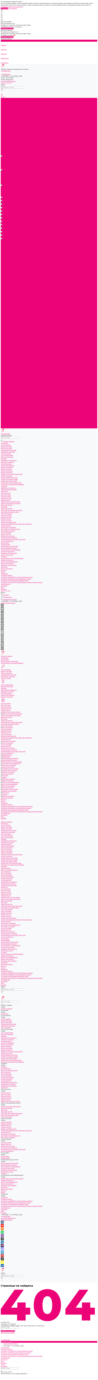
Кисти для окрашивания (9, 400)
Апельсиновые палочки (9, 386)
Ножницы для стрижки (8, 403)
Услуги (3, 1365)
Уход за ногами (6, 354)
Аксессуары (5, 381)
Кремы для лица (6, 114)
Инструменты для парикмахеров (12, 396)
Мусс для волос (6, 316)
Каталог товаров (6, 264)
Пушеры (4, 395)
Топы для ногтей (6, 168)
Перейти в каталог (7, 28)
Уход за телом (6, 331)
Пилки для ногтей (7, 393)
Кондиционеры (6, 136)
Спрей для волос (6, 321)
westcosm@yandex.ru (8, 81)
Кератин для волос (7, 134)
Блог (2, 259)
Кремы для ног (6, 175)
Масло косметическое (8, 178)
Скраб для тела (6, 151)
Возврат (3, 261)
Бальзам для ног (6, 173)
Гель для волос (6, 311)
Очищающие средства (8, 117)
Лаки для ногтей (6, 163)
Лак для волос (6, 314)
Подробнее (13, 8)
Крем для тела (6, 149)
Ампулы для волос (7, 129)
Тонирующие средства (9, 328)
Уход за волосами (7, 278)
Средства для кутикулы (9, 192)
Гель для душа (6, 148)
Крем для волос (6, 292)
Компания (4, 412)
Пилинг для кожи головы (9, 302)
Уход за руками (6, 371)
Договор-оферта (6, 247)
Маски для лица (6, 115)
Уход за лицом (6, 268)
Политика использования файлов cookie (14, 252)
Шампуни (4, 330)
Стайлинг (4, 309)
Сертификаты (5, 256)
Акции (3, 410)
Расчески (4, 405)
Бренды (3, 409)
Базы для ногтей (6, 160)
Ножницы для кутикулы (9, 391)
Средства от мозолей (8, 184)
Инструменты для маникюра (10, 388)
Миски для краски (7, 402)
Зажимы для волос (7, 398)
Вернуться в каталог (8, 1333)
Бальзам (3, 131)
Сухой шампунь (6, 323)
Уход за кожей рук (7, 196)
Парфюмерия (5, 383)
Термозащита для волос (9, 324)
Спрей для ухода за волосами (11, 305)
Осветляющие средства (9, 300)
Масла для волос (6, 295)
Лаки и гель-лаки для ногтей (10, 342)
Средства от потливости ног (10, 367)
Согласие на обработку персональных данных (17, 249)
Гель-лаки (4, 161)
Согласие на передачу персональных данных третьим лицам (21, 254)
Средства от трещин (8, 369)
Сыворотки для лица (8, 119)
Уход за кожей (6, 121)
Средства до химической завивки (12, 307)
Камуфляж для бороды (9, 132)
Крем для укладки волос (9, 312)
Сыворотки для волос (8, 326)
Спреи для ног (6, 182)
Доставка (4, 1366)
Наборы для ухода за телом (10, 154)
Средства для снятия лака (10, 166)
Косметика (4, 266)
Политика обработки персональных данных (16, 251)
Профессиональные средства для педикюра (16, 180)
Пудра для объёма (7, 319)
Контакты (4, 257)
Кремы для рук (6, 189)
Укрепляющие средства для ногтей (13, 194)
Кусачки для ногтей (7, 390)
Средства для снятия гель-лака (11, 165)
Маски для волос (7, 293)
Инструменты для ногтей (9, 384)
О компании (5, 1347)
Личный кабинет (6, 1220)
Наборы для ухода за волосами (11, 297)
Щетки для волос (7, 407)
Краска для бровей (7, 138)
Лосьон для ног (6, 177)
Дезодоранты (5, 153)
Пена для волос (6, 318)
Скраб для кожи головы (9, 304)
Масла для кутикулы (8, 190)
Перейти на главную (8, 1331)
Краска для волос (7, 139)
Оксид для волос (7, 299)
